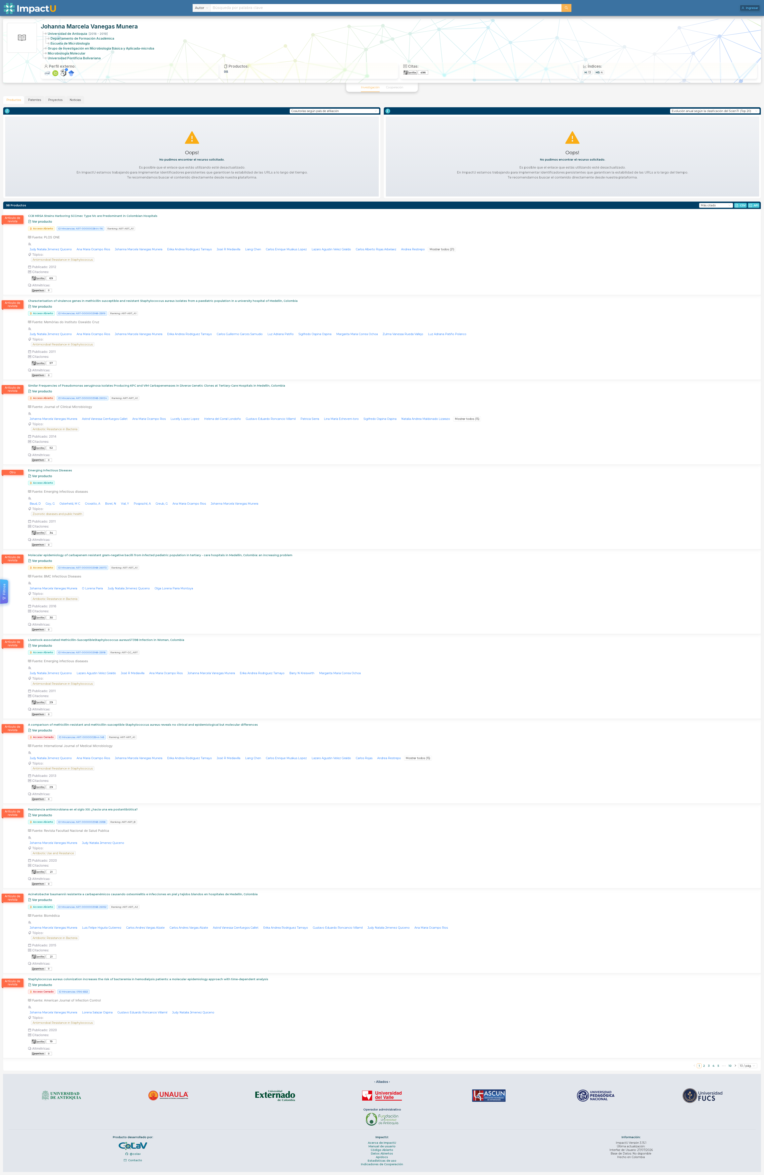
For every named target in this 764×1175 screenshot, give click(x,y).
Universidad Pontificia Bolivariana (74, 58)
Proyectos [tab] (55, 100)
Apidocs (382, 1157)
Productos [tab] (13, 100)
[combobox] (386, 8)
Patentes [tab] (34, 100)
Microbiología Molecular (67, 53)
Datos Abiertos (382, 1153)
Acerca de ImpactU (382, 1143)
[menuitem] (370, 87)
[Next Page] (735, 1065)
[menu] (382, 87)
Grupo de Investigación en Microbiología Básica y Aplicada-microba (101, 48)
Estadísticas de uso (382, 1160)
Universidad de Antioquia (78, 34)
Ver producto (41, 221)
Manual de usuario (382, 1146)
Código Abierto (382, 1150)
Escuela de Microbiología (70, 43)
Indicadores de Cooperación (382, 1164)
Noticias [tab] (75, 100)
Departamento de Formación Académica (82, 38)
